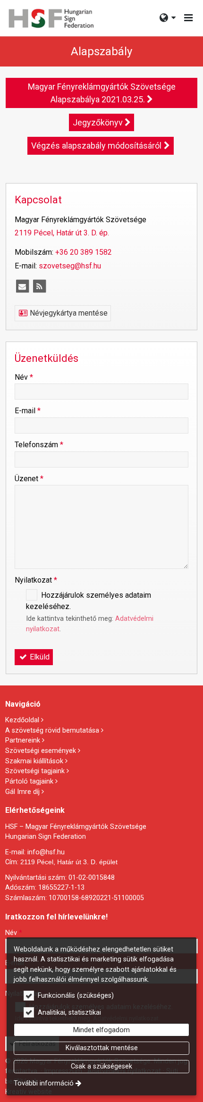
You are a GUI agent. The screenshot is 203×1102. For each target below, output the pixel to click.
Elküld (39, 656)
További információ (44, 1083)
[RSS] (39, 286)
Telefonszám (39, 444)
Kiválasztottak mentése (102, 1048)
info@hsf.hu (46, 852)
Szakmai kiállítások (34, 761)
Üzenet (29, 478)
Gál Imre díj (22, 792)
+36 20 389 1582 (83, 252)
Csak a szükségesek (101, 1066)
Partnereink (22, 740)
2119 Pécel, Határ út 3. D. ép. (62, 232)
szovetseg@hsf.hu (70, 265)
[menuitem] (51, 18)
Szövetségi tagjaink (35, 771)
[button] (188, 18)
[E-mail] (22, 286)
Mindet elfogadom (101, 1030)
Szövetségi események (40, 751)
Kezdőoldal (22, 720)
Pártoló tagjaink (29, 781)
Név (24, 377)
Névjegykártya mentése (68, 313)
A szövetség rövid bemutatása (52, 730)
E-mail (28, 410)
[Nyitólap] (51, 18)
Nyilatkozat (36, 580)
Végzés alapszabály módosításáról (96, 145)
